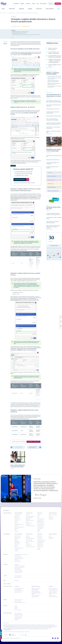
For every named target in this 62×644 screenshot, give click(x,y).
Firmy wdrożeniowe (18, 609)
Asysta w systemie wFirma (19, 590)
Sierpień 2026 (54, 245)
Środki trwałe (17, 520)
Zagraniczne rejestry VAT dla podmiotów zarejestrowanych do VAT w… (53, 84)
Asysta (50, 516)
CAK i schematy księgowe (30, 516)
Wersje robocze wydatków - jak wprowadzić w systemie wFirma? (54, 86)
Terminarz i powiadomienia (30, 525)
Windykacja (16, 528)
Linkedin (16, 608)
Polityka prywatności (18, 618)
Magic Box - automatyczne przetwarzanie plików (52, 49)
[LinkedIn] (1, 634)
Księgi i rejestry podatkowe (51, 71)
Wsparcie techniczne (18, 592)
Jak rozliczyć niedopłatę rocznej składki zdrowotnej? (20, 31)
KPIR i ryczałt (17, 516)
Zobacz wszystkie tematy (7, 629)
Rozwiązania (16, 3)
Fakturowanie (12, 8)
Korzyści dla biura (17, 555)
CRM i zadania (17, 541)
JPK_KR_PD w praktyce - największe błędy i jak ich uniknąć (53, 593)
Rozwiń (13, 37)
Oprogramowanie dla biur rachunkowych (21, 554)
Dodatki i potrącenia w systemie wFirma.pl (53, 116)
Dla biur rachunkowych (18, 575)
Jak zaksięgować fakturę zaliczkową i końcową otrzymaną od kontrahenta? (54, 56)
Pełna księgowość (18, 542)
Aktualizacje (51, 538)
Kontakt (16, 605)
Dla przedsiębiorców (18, 577)
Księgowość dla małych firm (7, 631)
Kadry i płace (39, 8)
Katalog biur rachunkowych (19, 558)
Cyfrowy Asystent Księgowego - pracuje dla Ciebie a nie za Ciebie (54, 78)
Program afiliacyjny (18, 568)
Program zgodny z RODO (19, 615)
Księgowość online (18, 537)
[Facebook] (1, 631)
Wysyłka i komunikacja (29, 520)
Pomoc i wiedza (43, 3)
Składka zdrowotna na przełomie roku (52, 159)
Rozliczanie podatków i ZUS (19, 524)
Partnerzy (28, 3)
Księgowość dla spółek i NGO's (16, 631)
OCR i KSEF (16, 525)
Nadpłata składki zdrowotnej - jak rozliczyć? (19, 33)
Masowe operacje (29, 517)
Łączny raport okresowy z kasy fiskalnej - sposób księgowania (53, 52)
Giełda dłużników (40, 545)
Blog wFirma (17, 580)
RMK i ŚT (27, 521)
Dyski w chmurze (40, 528)
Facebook (16, 607)
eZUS (38, 516)
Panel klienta (17, 531)
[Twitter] (1, 632)
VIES (38, 517)
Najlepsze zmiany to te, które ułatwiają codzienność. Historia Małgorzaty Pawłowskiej (53, 227)
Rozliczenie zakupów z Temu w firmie (52, 109)
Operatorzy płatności (41, 524)
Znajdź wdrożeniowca (18, 572)
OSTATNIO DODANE (49, 92)
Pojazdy (16, 521)
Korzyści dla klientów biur (19, 557)
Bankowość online (40, 525)
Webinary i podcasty (18, 601)
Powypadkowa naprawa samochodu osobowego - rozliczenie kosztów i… (53, 81)
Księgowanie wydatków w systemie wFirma (54, 65)
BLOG (47, 205)
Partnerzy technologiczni (19, 571)
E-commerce (39, 538)
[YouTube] (55, 638)
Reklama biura (17, 559)
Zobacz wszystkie (49, 67)
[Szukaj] (58, 9)
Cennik (33, 3)
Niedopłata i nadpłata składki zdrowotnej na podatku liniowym (22, 35)
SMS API (38, 531)
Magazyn (30, 8)
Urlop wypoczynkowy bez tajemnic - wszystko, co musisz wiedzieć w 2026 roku (53, 589)
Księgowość (21, 8)
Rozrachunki (28, 524)
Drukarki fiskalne (40, 520)
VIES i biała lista (39, 537)
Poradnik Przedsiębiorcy (19, 599)
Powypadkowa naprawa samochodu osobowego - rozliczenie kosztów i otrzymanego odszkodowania (55, 61)
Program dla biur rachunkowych (20, 565)
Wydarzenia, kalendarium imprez (20, 602)
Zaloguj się (51, 3)
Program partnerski (18, 561)
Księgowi (22, 3)
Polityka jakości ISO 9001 (19, 614)
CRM (15, 529)
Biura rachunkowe (50, 8)
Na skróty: (13, 30)
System (3, 8)
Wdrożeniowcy (51, 517)
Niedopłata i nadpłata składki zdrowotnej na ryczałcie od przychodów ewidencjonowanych (26, 34)
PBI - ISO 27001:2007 (18, 613)
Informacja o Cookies (18, 617)
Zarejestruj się (57, 3)
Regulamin (16, 619)
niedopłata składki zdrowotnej (16, 26)
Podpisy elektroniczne (41, 541)
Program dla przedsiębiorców (19, 567)
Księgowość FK (17, 517)
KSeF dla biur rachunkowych (25, 631)
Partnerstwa (16, 564)
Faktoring (38, 529)
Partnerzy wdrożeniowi (18, 569)
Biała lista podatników (40, 521)
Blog (38, 3)
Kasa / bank (16, 546)
